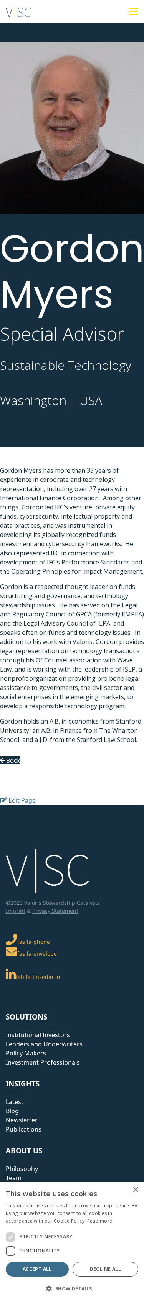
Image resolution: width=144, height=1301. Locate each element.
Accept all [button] (37, 1269)
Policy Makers (26, 1053)
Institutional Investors (38, 1035)
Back (12, 760)
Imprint (15, 910)
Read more (100, 1221)
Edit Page (21, 800)
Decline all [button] (105, 1269)
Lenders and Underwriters (44, 1044)
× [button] (135, 1190)
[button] (72, 1288)
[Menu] (133, 11)
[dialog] (72, 1241)
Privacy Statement (55, 910)
